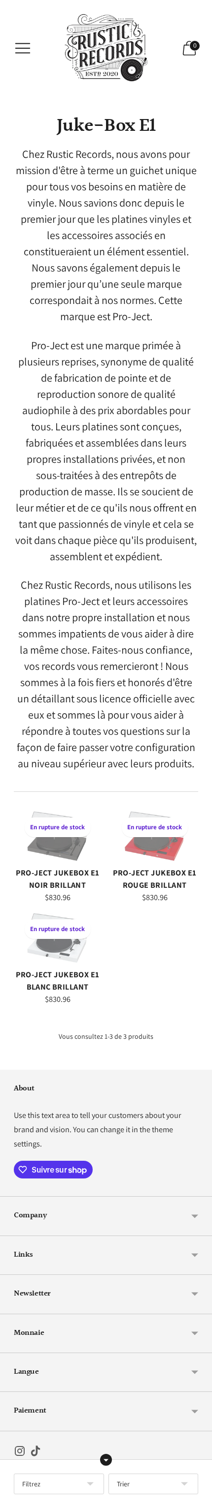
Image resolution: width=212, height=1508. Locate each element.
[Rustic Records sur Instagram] (20, 1453)
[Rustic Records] (106, 48)
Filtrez (31, 1483)
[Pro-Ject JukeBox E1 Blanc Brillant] (57, 938)
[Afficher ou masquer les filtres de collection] (106, 1460)
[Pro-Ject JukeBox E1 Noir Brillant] (57, 836)
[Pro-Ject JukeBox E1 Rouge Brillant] (154, 836)
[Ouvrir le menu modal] (22, 48)
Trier (123, 1483)
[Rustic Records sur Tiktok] (35, 1453)
